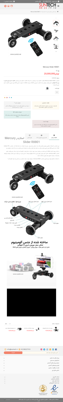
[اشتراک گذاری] (9, 97)
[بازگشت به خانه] (57, 12)
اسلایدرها (43, 12)
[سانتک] (47, 6)
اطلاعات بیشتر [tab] (54, 138)
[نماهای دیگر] (56, 51)
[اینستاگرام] (47, 349)
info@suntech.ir (12, 349)
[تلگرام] (44, 349)
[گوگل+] (7, 97)
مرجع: (58, 78)
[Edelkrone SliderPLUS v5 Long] (56, 329)
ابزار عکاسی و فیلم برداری (51, 12)
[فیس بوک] (56, 349)
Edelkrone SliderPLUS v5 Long (46, 328)
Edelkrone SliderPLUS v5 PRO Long (28, 328)
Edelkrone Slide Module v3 (10, 328)
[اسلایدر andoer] (56, 23)
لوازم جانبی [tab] (29, 138)
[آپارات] (41, 349)
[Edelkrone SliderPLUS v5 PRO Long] (38, 329)
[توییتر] (53, 349)
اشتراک (13, 353)
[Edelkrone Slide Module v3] (19, 329)
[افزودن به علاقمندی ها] (57, 92)
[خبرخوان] (50, 349)
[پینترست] (5, 97)
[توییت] (11, 97)
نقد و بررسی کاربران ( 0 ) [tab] (41, 138)
